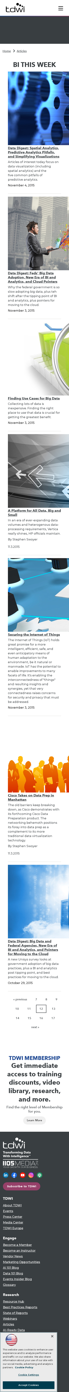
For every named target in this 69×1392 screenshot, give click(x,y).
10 (17, 1008)
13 (53, 1008)
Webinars (10, 1318)
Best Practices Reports (20, 1307)
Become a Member (17, 1245)
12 (41, 1008)
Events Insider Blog (17, 1279)
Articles (22, 51)
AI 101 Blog (11, 1267)
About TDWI (12, 1205)
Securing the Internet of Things (34, 634)
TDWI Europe (13, 1228)
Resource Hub (13, 1301)
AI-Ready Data (14, 1330)
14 (17, 1018)
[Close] (52, 1336)
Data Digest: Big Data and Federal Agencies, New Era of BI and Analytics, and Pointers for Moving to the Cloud (33, 947)
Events (8, 1211)
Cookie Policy (24, 1367)
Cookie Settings (28, 1374)
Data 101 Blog (13, 1273)
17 (53, 1018)
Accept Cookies (28, 1385)
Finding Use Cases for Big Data (34, 398)
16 (41, 1018)
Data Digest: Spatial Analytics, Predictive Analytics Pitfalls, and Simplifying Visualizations (33, 152)
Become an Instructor (19, 1250)
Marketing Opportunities (21, 1262)
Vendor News (13, 1256)
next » (35, 1027)
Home (7, 51)
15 (29, 1018)
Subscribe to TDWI (21, 1186)
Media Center (13, 1222)
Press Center (12, 1217)
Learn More (34, 1120)
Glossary (9, 1285)
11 (29, 1008)
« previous (20, 999)
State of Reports (15, 1313)
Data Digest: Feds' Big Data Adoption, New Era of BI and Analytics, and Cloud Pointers (32, 277)
